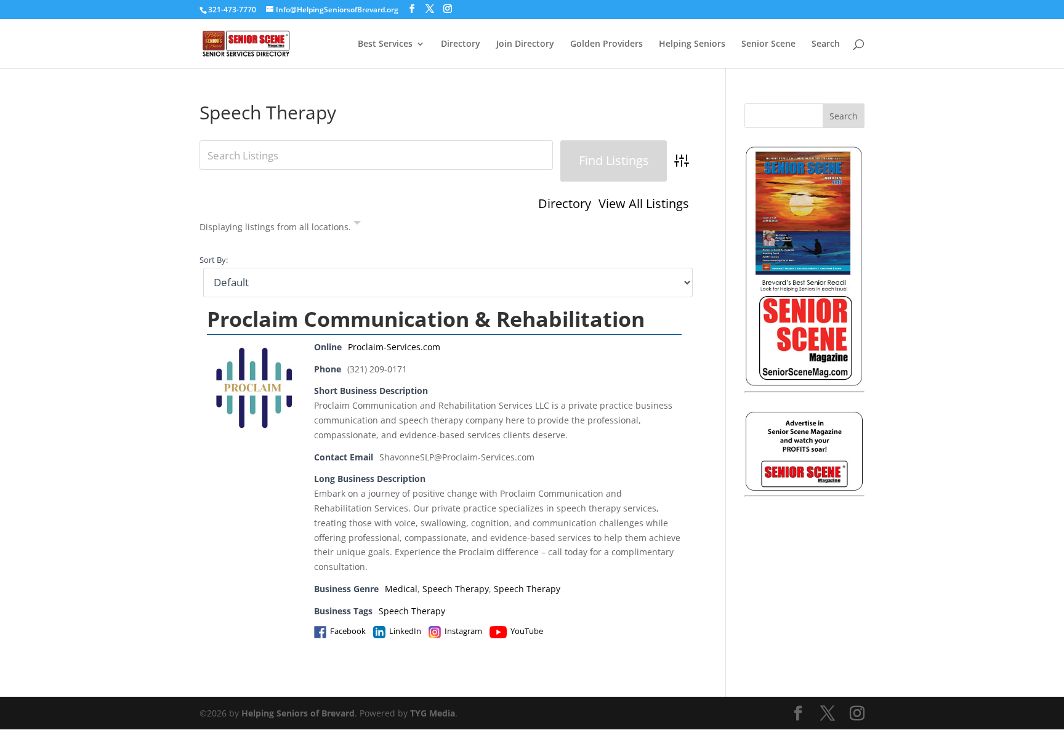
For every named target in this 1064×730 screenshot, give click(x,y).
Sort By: (214, 260)
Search (826, 44)
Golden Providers (606, 44)
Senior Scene (768, 44)
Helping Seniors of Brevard (298, 713)
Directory (460, 44)
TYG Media (432, 713)
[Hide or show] (357, 225)
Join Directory (525, 44)
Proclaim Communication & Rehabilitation (426, 319)
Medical (401, 589)
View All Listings (643, 203)
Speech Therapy (455, 589)
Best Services (385, 44)
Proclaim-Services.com (394, 347)
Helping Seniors (692, 44)
